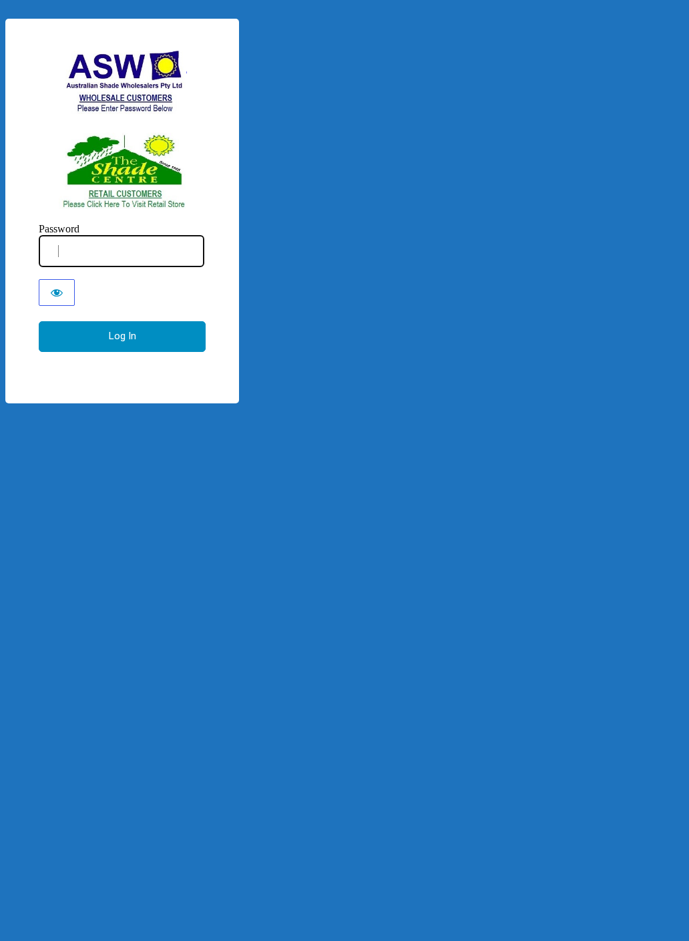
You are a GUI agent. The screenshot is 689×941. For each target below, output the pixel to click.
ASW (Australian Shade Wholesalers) (122, 130)
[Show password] (57, 292)
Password (59, 228)
